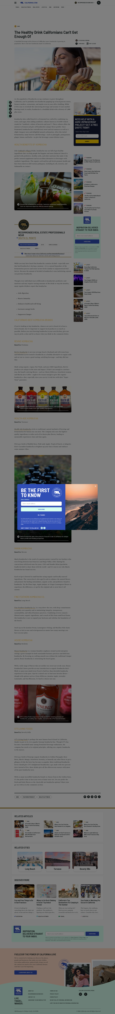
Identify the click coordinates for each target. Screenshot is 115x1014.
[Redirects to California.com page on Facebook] (44, 528)
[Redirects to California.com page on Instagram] (42, 528)
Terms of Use (34, 523)
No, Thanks (41, 515)
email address (25, 499)
